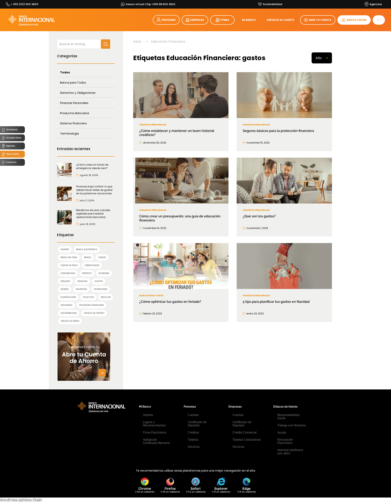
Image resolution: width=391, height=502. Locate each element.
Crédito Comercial (245, 432)
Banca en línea (68, 257)
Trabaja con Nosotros (291, 425)
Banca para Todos (73, 83)
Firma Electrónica (154, 432)
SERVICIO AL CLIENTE (280, 20)
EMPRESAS (197, 20)
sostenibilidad (68, 313)
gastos (98, 281)
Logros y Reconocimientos (154, 423)
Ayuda (281, 432)
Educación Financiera (168, 41)
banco (87, 257)
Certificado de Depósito (197, 423)
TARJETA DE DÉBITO (69, 321)
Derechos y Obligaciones (78, 93)
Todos (65, 72)
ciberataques (92, 265)
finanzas (82, 281)
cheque (102, 257)
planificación (68, 297)
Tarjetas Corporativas (247, 439)
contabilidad (67, 273)
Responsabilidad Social (288, 416)
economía (104, 273)
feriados (65, 281)
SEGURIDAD (66, 305)
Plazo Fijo (88, 297)
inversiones (101, 289)
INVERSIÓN (81, 289)
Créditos (193, 432)
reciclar (106, 297)
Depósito (87, 273)
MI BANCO (249, 20)
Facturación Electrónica (285, 441)
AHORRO (64, 249)
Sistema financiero (73, 123)
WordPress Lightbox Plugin (21, 499)
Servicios (194, 446)
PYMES (224, 20)
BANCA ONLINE (357, 20)
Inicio (137, 41)
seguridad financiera (91, 305)
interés (64, 289)
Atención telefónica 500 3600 (290, 451)
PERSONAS (168, 20)
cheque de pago (69, 265)
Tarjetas (193, 439)
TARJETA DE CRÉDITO (94, 313)
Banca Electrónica (86, 249)
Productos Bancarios (74, 113)
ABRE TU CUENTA (320, 20)
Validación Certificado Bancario (156, 441)
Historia (148, 415)
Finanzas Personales (74, 103)
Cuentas (193, 415)
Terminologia (69, 134)
